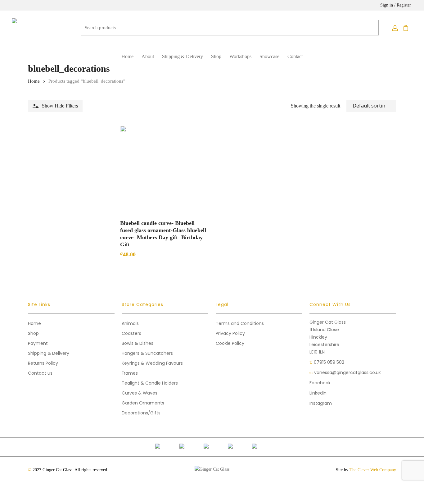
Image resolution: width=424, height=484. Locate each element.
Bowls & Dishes (137, 343)
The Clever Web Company (373, 470)
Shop (33, 333)
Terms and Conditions (240, 323)
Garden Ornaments (143, 403)
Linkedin (318, 393)
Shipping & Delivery (48, 353)
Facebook (320, 383)
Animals (130, 323)
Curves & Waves (139, 393)
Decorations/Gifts (141, 413)
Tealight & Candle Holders (150, 383)
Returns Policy (43, 363)
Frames (130, 373)
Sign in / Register (395, 5)
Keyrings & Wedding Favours (152, 363)
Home (34, 81)
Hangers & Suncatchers (147, 353)
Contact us (40, 373)
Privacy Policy (230, 333)
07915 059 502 (329, 362)
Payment (38, 343)
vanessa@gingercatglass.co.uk (347, 372)
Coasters (131, 333)
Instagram (320, 403)
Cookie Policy (230, 343)
